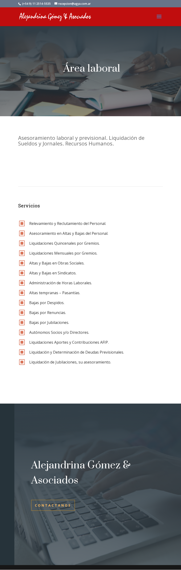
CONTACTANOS (53, 505)
